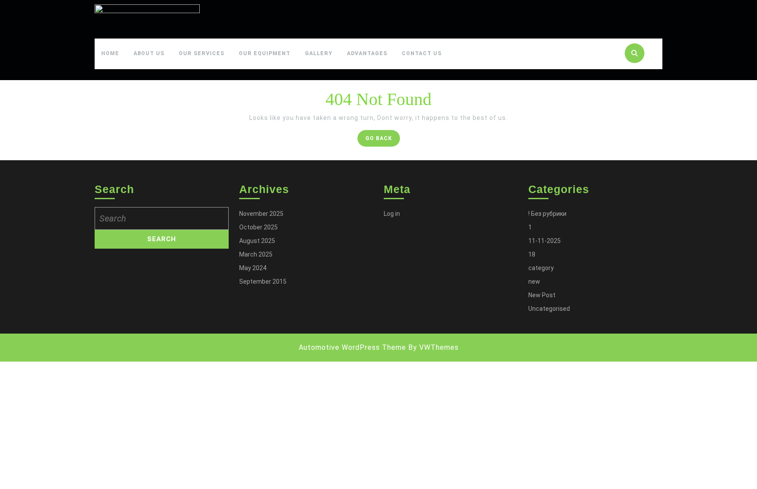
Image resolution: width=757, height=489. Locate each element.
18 (531, 254)
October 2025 (258, 227)
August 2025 (257, 240)
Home (110, 53)
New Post (541, 295)
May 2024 (252, 267)
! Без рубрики (547, 213)
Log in (392, 213)
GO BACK (382, 140)
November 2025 (261, 213)
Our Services (201, 53)
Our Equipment (264, 53)
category (541, 267)
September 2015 (263, 281)
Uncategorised (549, 308)
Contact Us (422, 53)
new (534, 281)
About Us (149, 53)
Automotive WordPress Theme (352, 347)
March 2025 (255, 254)
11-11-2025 (544, 240)
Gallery (319, 53)
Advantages (367, 53)
